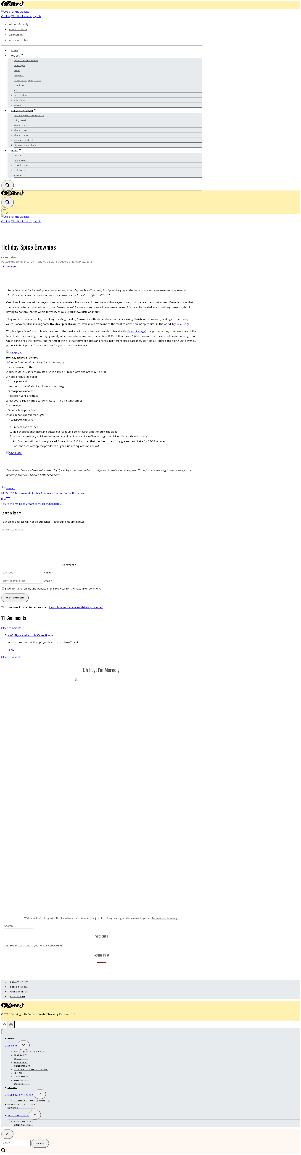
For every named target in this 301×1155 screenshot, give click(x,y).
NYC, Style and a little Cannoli (27, 635)
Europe (17, 175)
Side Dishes (20, 100)
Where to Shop (21, 135)
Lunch (16, 90)
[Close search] (7, 1134)
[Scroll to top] (4, 1025)
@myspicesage (136, 331)
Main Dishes (20, 95)
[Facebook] (3, 5)
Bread (17, 70)
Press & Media (18, 29)
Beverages (19, 65)
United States (21, 165)
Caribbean (19, 170)
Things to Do (20, 120)
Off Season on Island (25, 145)
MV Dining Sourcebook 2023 (29, 115)
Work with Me (18, 40)
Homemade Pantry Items (27, 80)
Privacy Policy (19, 982)
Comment (69, 565)
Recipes (13, 1046)
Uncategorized (9, 257)
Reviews (13, 1108)
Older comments (11, 628)
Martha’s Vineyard (21, 1095)
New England (21, 160)
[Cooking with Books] (28, 16)
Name (48, 572)
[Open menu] (4, 210)
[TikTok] (21, 5)
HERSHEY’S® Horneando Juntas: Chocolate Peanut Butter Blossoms (42, 491)
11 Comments (9, 266)
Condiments (20, 85)
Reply (11, 650)
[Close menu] (2, 1031)
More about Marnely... (165, 918)
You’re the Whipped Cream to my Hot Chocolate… (31, 501)
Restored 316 (67, 1014)
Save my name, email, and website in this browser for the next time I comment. (53, 588)
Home (14, 50)
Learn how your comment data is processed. (76, 607)
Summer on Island (23, 140)
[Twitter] (17, 5)
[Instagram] (8, 5)
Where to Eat (21, 130)
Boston (17, 155)
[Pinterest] (13, 5)
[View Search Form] (7, 185)
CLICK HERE (55, 945)
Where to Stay (21, 125)
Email (47, 580)
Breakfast (19, 75)
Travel (12, 1087)
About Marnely (19, 24)
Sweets (17, 105)
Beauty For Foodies (21, 1104)
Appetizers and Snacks (26, 60)
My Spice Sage (181, 324)
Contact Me (16, 34)
